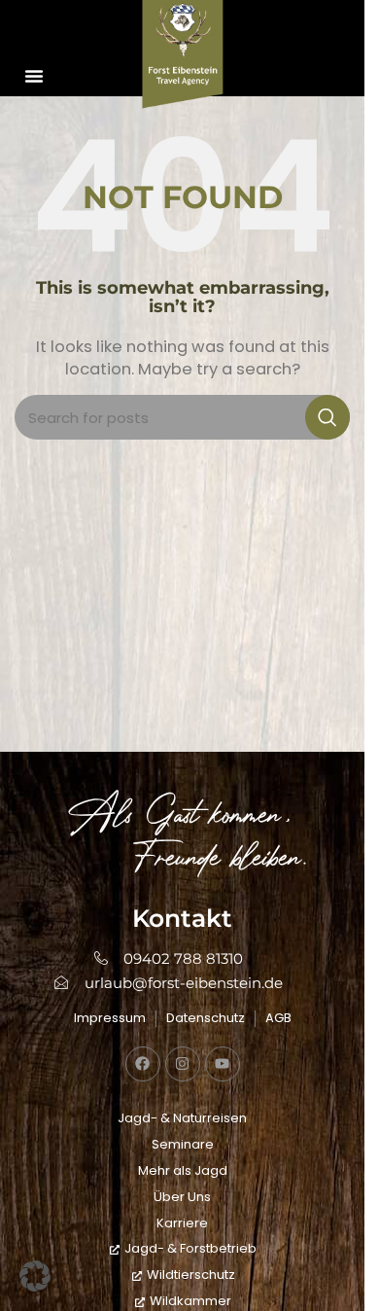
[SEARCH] (327, 417)
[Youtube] (222, 1063)
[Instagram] (182, 1063)
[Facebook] (142, 1063)
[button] (34, 75)
